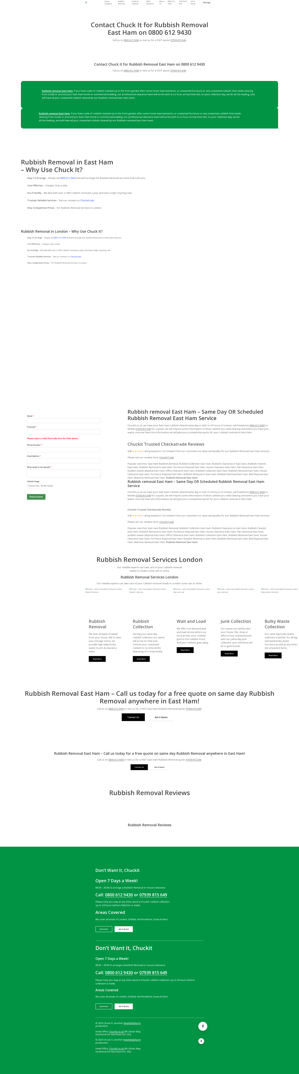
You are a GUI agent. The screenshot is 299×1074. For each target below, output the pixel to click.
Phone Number (34, 445)
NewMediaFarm (132, 1023)
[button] (97, 659)
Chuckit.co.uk (116, 1031)
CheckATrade (166, 457)
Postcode (32, 427)
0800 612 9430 (131, 40)
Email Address (34, 456)
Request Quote (36, 497)
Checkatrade (87, 200)
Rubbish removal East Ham (57, 90)
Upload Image (33, 481)
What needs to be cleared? (39, 467)
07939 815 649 (178, 40)
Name (30, 416)
